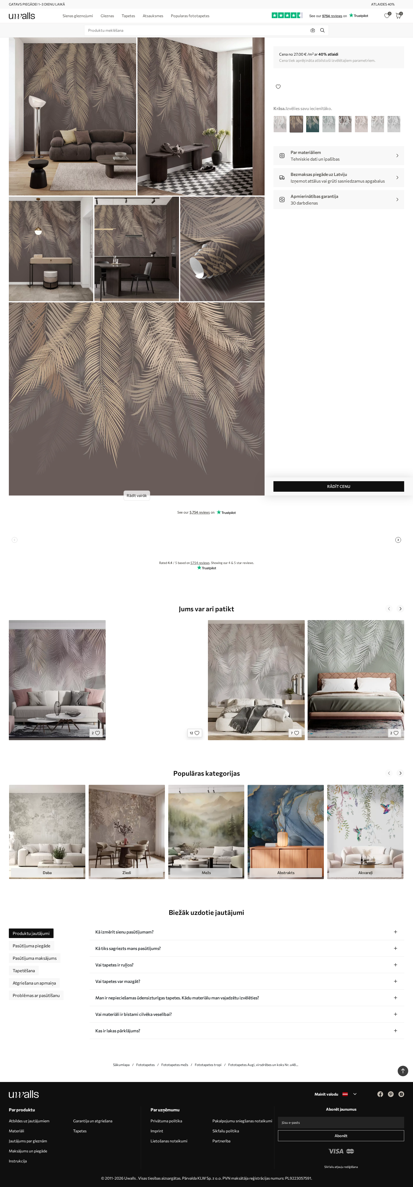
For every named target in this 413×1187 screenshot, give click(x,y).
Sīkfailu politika (225, 1131)
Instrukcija (18, 1161)
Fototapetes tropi (208, 1065)
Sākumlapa (121, 1065)
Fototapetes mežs (174, 1065)
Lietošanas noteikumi (169, 1141)
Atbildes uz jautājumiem (29, 1120)
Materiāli (16, 1131)
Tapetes (80, 1131)
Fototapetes (145, 1065)
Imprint (157, 1131)
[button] (389, 608)
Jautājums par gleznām (28, 1141)
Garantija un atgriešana (92, 1120)
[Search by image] (313, 30)
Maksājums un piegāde (28, 1151)
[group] (47, 832)
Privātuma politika (166, 1120)
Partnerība (221, 1141)
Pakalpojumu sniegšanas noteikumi (242, 1120)
